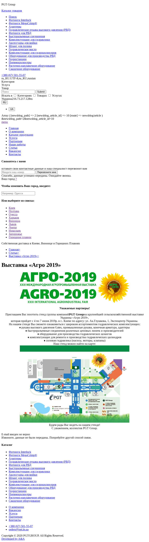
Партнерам (15, 141)
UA (11, 109)
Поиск (13, 16)
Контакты (15, 154)
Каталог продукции (21, 134)
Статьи (13, 147)
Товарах (42, 95)
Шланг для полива (20, 46)
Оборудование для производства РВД (32, 55)
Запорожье (15, 233)
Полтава (14, 211)
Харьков (14, 217)
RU (4, 102)
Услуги (13, 137)
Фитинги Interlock (20, 20)
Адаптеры (15, 26)
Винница (14, 220)
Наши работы (17, 144)
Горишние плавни (20, 237)
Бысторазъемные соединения (27, 36)
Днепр (13, 227)
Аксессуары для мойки (23, 42)
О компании (16, 131)
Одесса (13, 214)
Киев (12, 207)
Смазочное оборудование (24, 68)
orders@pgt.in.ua (19, 529)
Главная (14, 128)
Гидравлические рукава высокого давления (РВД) (40, 29)
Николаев (15, 230)
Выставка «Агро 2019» (24, 256)
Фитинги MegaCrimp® (23, 23)
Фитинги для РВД (20, 33)
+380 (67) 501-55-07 (13, 75)
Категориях (25, 95)
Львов (12, 224)
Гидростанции (18, 59)
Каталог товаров (11, 10)
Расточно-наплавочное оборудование (32, 65)
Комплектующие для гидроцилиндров (32, 52)
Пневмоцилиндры (20, 62)
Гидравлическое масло (23, 49)
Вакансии (15, 151)
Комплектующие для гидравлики (29, 39)
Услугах (56, 95)
